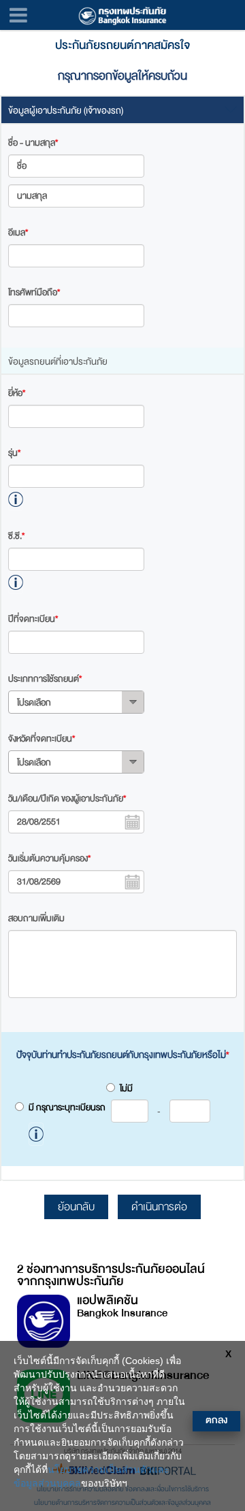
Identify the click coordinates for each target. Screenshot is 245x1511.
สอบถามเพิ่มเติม (36, 918)
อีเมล (18, 232)
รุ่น (14, 453)
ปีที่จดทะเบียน (33, 619)
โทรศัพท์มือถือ (34, 292)
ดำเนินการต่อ (159, 1206)
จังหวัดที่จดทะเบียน (41, 738)
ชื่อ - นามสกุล (33, 142)
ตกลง (216, 1420)
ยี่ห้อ (16, 393)
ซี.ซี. (16, 536)
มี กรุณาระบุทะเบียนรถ (95, 1108)
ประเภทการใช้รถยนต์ (45, 678)
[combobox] (76, 702)
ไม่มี (126, 1088)
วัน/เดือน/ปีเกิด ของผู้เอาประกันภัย (67, 798)
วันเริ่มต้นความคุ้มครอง (49, 858)
